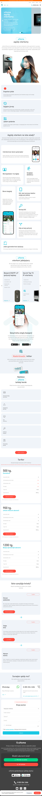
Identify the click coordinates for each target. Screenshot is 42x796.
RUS (5, 5)
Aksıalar (33, 2)
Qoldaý (37, 2)
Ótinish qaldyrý (9, 29)
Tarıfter (30, 2)
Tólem (40, 2)
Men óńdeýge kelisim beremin (15, 729)
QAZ (7, 5)
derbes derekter (10, 729)
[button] (3, 21)
